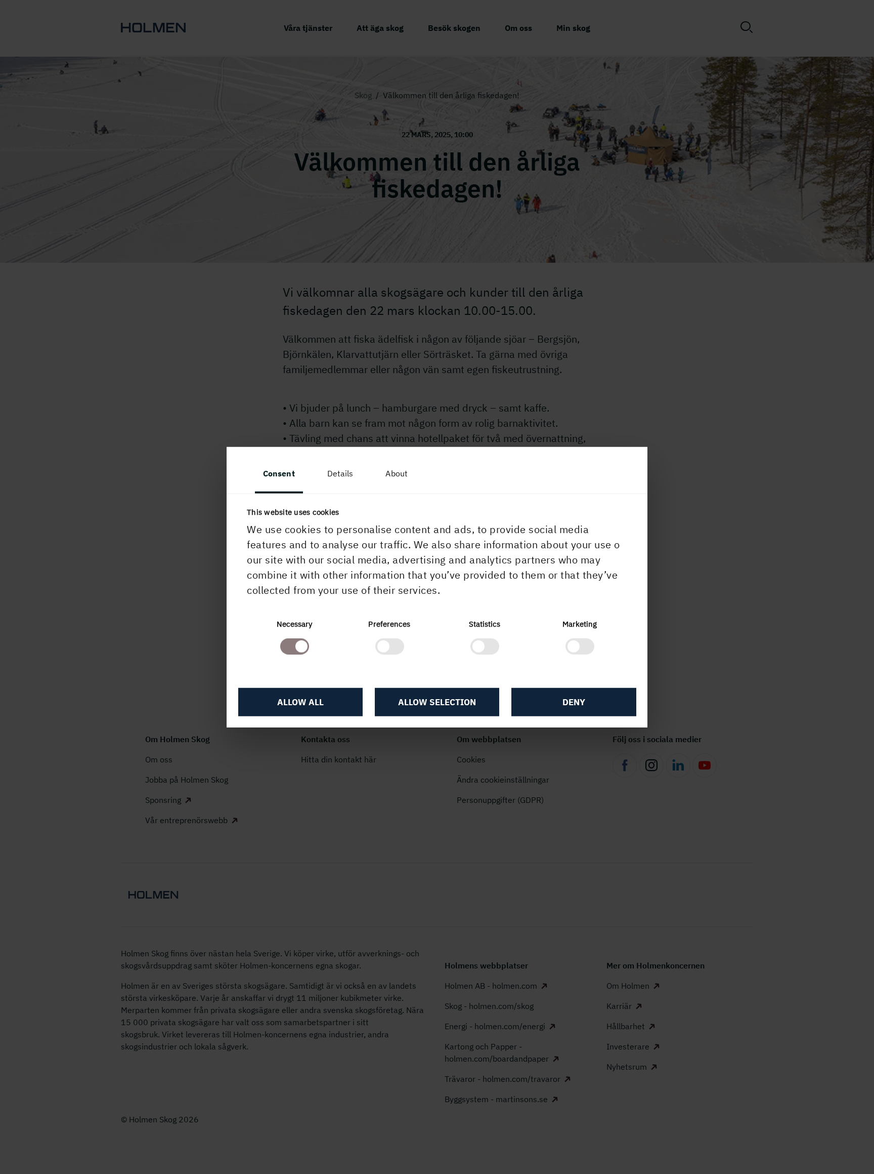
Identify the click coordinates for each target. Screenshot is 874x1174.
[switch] (389, 646)
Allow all (300, 701)
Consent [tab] (279, 473)
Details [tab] (340, 473)
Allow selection (437, 701)
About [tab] (396, 473)
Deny (573, 701)
